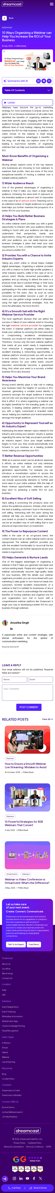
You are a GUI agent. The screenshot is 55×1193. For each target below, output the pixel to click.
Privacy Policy (19, 1143)
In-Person (6, 1043)
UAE (4, 995)
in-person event (27, 201)
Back (11, 18)
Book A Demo (40, 1188)
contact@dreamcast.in (12, 1112)
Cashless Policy (34, 1143)
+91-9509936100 (9, 1117)
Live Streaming (8, 1062)
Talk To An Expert (16, 944)
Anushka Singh (19, 622)
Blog (4, 1074)
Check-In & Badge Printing (13, 1026)
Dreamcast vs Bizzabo (12, 1095)
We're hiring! (7, 973)
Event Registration (10, 1007)
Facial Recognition (10, 1031)
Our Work (6, 969)
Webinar (5, 1057)
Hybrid (5, 1052)
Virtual (5, 1047)
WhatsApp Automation (12, 1016)
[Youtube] (27, 1178)
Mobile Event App (10, 1021)
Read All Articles (9, 647)
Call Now (16, 1188)
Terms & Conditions (35, 1147)
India (4, 990)
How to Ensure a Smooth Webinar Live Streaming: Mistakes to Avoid (25, 765)
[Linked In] (20, 1178)
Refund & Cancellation (14, 1147)
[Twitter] (40, 1178)
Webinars (7, 27)
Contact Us (7, 978)
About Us (6, 964)
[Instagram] (14, 1178)
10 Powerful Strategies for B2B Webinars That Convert (24, 823)
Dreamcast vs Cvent (11, 1090)
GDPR (48, 1147)
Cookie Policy (8, 1079)
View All (46, 719)
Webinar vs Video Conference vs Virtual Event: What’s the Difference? (27, 881)
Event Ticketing (8, 1012)
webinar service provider (24, 325)
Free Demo (34, 944)
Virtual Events (11, 874)
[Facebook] (34, 1178)
